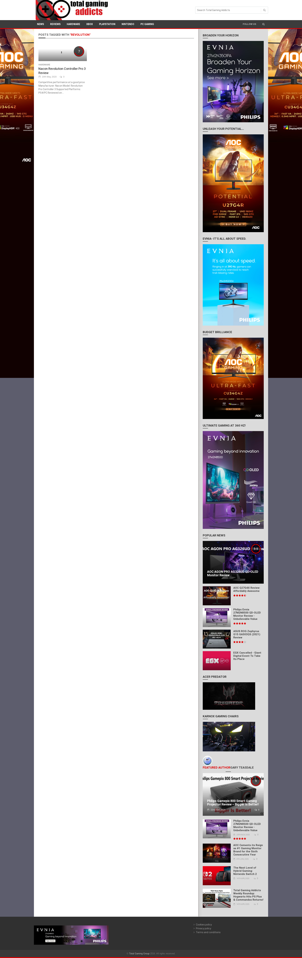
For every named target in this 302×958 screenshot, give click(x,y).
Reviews (55, 24)
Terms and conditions (208, 932)
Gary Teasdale (242, 767)
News (40, 24)
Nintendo (128, 24)
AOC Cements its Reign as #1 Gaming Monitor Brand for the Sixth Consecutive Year (248, 850)
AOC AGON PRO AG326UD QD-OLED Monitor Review (232, 573)
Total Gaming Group (139, 953)
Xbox (89, 24)
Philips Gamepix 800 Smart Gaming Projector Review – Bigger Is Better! (233, 802)
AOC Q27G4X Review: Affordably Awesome (246, 589)
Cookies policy (204, 924)
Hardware (73, 24)
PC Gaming (147, 24)
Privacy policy (203, 928)
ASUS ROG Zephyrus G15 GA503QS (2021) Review (246, 634)
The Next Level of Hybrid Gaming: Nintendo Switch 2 (245, 871)
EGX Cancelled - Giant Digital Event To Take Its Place (247, 656)
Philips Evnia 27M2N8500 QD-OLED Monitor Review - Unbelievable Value (247, 614)
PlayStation (107, 24)
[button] (263, 24)
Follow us (249, 24)
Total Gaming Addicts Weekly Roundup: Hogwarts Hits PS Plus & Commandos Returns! (248, 895)
